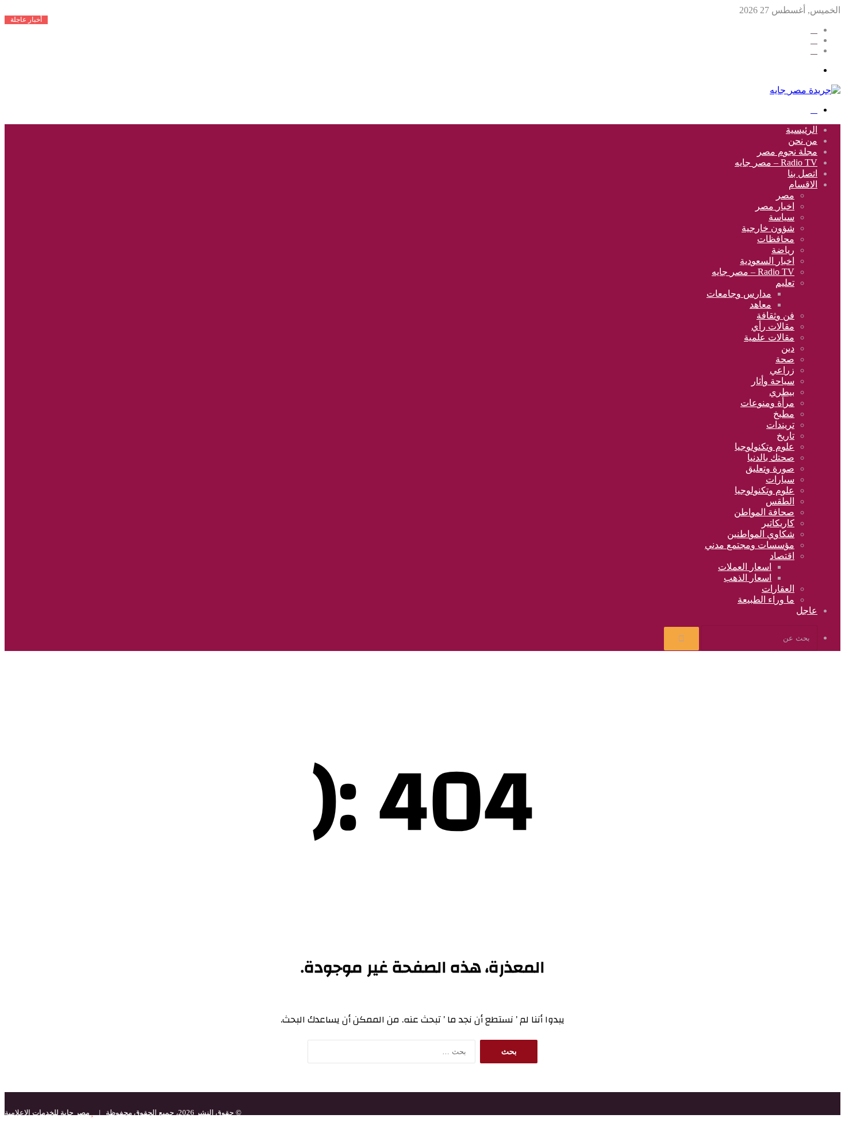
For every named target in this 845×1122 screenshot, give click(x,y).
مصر (785, 195)
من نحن (802, 140)
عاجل (806, 610)
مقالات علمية (769, 337)
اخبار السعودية (767, 261)
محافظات (775, 239)
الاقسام (803, 184)
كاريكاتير (778, 523)
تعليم (784, 283)
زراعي (782, 370)
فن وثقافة (775, 315)
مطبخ (783, 414)
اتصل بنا (802, 173)
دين (787, 348)
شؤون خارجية (768, 228)
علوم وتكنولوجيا (764, 446)
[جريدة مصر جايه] (805, 90)
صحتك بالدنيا (770, 457)
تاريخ (785, 436)
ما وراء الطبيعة (766, 599)
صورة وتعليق (770, 468)
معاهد (760, 304)
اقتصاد (782, 556)
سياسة (781, 217)
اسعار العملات (744, 567)
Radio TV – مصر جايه (776, 162)
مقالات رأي (772, 326)
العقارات (778, 588)
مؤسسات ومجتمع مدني (749, 545)
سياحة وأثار (772, 381)
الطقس (780, 501)
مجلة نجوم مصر (787, 151)
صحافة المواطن (764, 512)
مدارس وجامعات (738, 293)
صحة (784, 359)
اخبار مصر (774, 206)
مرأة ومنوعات (767, 403)
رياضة (782, 250)
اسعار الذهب (747, 578)
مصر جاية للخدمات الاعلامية (47, 1112)
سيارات (780, 479)
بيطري (781, 392)
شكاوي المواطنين (760, 534)
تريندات (780, 425)
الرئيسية (801, 130)
